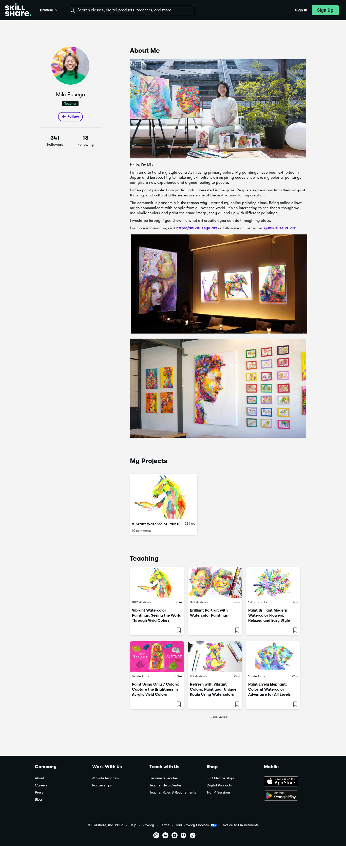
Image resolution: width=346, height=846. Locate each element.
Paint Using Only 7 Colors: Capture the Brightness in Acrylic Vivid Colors (155, 689)
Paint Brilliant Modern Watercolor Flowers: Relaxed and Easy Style (269, 615)
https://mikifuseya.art (196, 228)
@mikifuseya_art (280, 228)
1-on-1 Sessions (218, 792)
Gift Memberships (221, 778)
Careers (41, 785)
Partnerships (102, 785)
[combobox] (131, 10)
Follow (73, 116)
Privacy (148, 825)
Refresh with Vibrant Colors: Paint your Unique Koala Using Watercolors (213, 689)
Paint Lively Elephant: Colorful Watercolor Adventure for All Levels (269, 689)
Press (39, 792)
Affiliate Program (105, 778)
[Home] (18, 10)
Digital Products (219, 785)
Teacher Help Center (165, 785)
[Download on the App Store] (287, 781)
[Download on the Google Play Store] (287, 796)
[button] (56, 9)
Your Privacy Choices (192, 825)
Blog (38, 799)
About (39, 778)
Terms (164, 825)
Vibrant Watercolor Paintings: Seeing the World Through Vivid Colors (156, 615)
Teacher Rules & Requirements (172, 792)
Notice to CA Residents (241, 825)
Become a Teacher (163, 778)
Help (132, 825)
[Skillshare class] (157, 582)
